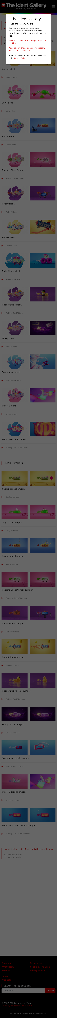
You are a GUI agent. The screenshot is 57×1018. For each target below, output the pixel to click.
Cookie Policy (20, 58)
